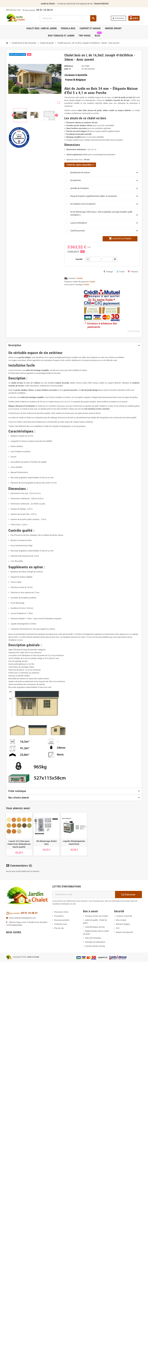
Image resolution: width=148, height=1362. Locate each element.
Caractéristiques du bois (95, 927)
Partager (109, 272)
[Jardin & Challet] (15, 18)
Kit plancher (73, 180)
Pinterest (134, 272)
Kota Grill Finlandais (93, 938)
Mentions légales (123, 924)
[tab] (74, 345)
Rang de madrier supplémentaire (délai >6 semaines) (91, 196)
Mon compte (121, 920)
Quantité (79, 259)
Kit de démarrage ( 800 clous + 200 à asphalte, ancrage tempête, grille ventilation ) (99, 213)
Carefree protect (75, 230)
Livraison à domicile (124, 916)
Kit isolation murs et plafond (81, 204)
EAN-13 (67, 69)
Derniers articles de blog (95, 946)
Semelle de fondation (77, 188)
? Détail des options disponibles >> (80, 165)
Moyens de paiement (124, 932)
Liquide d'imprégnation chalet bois (74, 842)
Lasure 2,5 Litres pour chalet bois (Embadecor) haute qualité (19, 844)
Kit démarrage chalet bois (46, 842)
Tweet (121, 272)
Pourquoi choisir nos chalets (96, 916)
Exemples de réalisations (95, 942)
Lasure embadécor (76, 223)
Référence (68, 66)
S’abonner (129, 894)
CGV (118, 928)
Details (80, 278)
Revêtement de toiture (78, 172)
